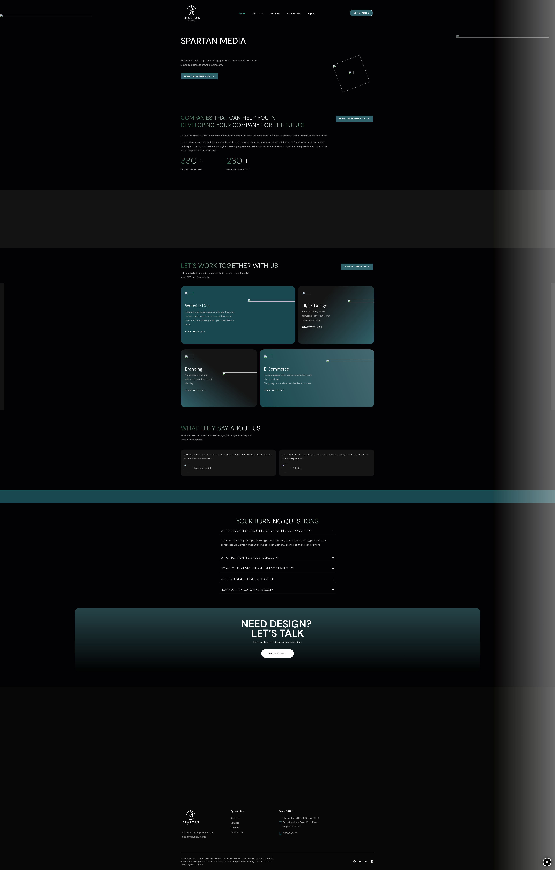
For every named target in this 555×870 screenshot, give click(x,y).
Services (275, 13)
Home (242, 13)
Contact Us (293, 13)
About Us (257, 13)
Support (312, 13)
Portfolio (235, 827)
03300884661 (290, 833)
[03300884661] (280, 833)
